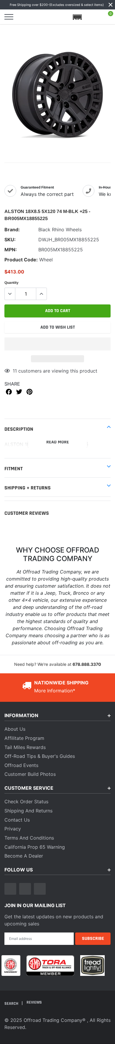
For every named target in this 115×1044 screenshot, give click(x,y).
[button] (57, 343)
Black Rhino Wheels (60, 229)
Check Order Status (26, 801)
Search (11, 1003)
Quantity (11, 283)
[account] (92, 17)
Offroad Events (21, 765)
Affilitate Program (24, 738)
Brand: (12, 229)
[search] (24, 16)
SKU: (10, 239)
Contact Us (17, 820)
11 (15, 371)
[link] (10, 889)
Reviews (34, 1002)
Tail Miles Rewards (25, 747)
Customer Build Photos (30, 774)
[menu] (8, 16)
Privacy (12, 829)
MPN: (10, 250)
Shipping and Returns (28, 811)
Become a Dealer (23, 856)
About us (14, 729)
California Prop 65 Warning (34, 847)
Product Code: (21, 260)
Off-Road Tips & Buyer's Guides (39, 756)
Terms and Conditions (29, 838)
